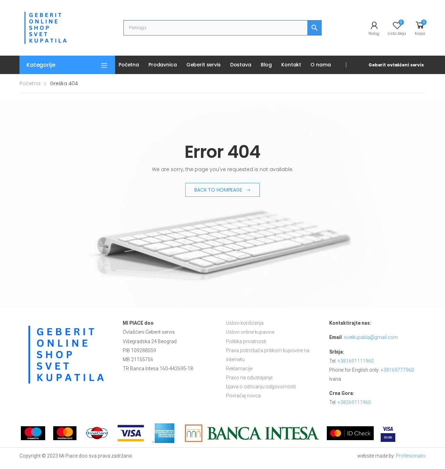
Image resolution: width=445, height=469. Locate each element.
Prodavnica (162, 64)
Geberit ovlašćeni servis (396, 65)
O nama (320, 64)
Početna (129, 64)
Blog (266, 64)
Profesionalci (411, 456)
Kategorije (40, 65)
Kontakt (291, 64)
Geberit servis (203, 64)
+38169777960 (397, 370)
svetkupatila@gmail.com (371, 337)
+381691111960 (356, 361)
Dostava (240, 64)
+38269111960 (354, 402)
